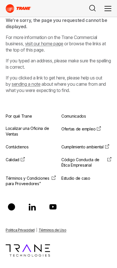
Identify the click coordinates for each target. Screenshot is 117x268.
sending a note (26, 84)
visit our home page (44, 43)
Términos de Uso (52, 230)
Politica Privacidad (20, 230)
